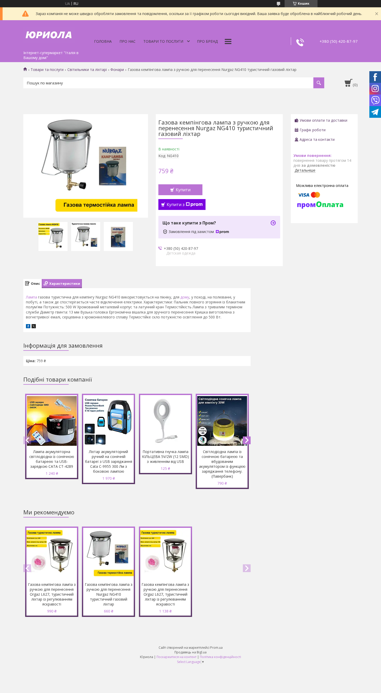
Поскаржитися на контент (176, 657)
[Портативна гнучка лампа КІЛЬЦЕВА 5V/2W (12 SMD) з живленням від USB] (165, 421)
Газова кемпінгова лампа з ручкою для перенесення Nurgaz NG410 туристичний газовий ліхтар (108, 594)
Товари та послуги (47, 69)
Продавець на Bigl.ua (190, 652)
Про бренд (207, 41)
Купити (183, 190)
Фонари (117, 69)
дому (184, 297)
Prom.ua (216, 647)
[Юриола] (49, 34)
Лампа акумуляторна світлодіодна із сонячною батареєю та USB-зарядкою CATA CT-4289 (51, 459)
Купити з (176, 204)
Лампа (31, 297)
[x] (34, 326)
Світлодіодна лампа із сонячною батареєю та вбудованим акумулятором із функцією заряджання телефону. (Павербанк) (222, 463)
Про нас (127, 41)
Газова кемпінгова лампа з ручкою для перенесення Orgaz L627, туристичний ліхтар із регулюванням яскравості (52, 594)
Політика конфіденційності (220, 657)
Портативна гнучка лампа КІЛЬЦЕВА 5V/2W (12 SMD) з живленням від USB (165, 456)
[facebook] (28, 326)
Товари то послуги (163, 41)
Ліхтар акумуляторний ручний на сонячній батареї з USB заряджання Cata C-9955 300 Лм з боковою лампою (108, 461)
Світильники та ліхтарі (87, 69)
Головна (103, 41)
